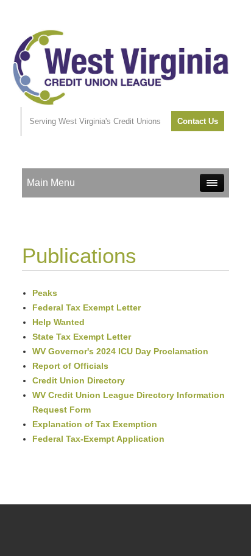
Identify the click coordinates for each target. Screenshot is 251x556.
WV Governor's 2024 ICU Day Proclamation (120, 351)
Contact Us (197, 121)
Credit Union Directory (78, 380)
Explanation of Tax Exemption (94, 424)
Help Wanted (58, 322)
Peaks (44, 293)
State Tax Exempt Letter (81, 336)
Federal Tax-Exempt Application (98, 439)
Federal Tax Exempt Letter (86, 307)
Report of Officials (70, 366)
